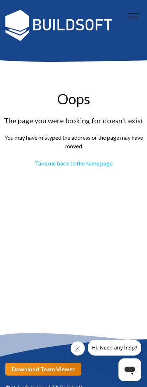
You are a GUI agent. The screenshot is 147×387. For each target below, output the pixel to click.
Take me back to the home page (73, 163)
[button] (134, 16)
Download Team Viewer (43, 369)
